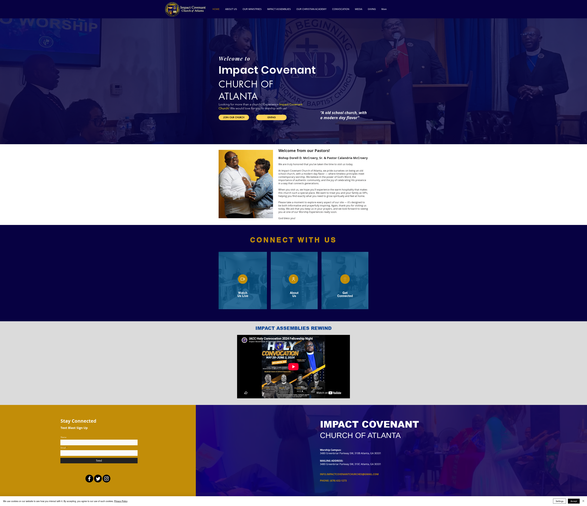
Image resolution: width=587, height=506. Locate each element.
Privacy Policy (120, 501)
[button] (252, 9)
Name (63, 437)
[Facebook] (89, 478)
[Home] (345, 279)
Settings (559, 501)
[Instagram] (106, 478)
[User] (293, 279)
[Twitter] (98, 478)
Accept (573, 501)
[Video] (242, 279)
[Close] (583, 501)
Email (63, 448)
